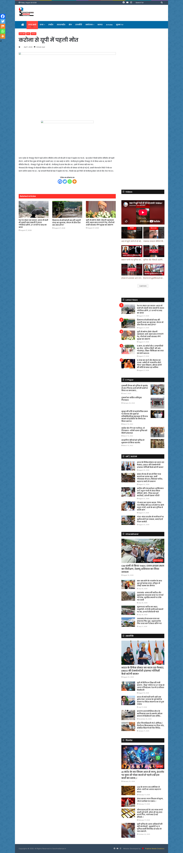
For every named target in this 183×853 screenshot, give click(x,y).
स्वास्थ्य (33, 34)
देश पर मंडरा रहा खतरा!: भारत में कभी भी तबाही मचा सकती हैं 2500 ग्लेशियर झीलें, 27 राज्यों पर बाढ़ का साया (33, 223)
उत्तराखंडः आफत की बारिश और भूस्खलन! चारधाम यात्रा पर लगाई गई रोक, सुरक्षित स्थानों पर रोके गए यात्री (150, 596)
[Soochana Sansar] (26, 12)
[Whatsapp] (69, 181)
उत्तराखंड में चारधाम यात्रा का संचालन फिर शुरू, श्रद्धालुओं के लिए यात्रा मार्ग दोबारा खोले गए (149, 621)
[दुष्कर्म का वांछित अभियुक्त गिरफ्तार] (157, 402)
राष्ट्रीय (50, 25)
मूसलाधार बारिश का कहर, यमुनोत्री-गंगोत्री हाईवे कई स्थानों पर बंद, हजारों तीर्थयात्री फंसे (150, 609)
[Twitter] (65, 181)
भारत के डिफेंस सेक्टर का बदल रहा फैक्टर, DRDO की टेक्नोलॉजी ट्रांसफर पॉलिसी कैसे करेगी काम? (150, 464)
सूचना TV (119, 25)
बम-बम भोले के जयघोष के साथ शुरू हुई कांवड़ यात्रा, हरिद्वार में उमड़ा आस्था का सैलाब (149, 583)
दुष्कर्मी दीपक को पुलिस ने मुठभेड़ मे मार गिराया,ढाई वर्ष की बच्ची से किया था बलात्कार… (134, 388)
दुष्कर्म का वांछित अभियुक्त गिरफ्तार (131, 398)
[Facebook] (60, 181)
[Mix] (2, 26)
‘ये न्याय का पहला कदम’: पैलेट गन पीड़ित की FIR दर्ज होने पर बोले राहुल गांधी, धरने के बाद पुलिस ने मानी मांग (150, 506)
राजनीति (78, 25)
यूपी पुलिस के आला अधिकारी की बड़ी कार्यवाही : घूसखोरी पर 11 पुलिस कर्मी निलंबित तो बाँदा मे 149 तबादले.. (149, 828)
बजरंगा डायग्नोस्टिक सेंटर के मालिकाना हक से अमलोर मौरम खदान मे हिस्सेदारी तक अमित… (149, 713)
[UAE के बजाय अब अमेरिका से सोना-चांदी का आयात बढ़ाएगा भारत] (128, 790)
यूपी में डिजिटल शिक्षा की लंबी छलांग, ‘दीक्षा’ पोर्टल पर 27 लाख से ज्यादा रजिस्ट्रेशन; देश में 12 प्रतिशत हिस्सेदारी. (150, 686)
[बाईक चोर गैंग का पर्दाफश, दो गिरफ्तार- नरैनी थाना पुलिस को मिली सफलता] (157, 432)
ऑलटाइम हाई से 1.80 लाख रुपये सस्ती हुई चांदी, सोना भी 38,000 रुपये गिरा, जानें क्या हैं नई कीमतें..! (150, 813)
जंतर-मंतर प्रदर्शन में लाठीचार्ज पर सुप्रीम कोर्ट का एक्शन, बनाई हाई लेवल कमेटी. (150, 519)
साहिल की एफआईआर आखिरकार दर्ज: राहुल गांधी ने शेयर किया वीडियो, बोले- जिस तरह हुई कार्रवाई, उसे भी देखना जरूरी (150, 492)
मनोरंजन (89, 25)
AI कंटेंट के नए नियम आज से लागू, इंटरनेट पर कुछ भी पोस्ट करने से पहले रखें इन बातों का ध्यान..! (142, 775)
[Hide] (1, 41)
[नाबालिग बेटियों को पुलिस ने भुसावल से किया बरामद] (157, 443)
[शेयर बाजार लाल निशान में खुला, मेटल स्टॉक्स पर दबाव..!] (128, 802)
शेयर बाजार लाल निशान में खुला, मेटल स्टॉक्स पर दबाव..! (150, 799)
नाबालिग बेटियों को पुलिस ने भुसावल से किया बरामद (132, 441)
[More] (74, 181)
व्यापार (100, 25)
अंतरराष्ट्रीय (61, 25)
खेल (70, 25)
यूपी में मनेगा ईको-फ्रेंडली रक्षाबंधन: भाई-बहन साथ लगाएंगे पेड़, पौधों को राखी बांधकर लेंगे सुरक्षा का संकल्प (100, 222)
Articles (109, 25)
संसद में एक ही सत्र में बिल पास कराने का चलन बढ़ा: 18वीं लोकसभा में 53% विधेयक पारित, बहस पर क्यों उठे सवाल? (150, 478)
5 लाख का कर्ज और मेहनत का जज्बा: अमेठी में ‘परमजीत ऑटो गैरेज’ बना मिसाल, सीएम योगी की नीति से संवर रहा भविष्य (149, 364)
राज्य (41, 25)
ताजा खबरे (32, 25)
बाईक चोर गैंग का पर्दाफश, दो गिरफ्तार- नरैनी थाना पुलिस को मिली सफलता (134, 430)
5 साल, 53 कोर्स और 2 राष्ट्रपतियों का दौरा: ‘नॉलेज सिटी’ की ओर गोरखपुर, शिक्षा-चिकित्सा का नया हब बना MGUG (150, 349)
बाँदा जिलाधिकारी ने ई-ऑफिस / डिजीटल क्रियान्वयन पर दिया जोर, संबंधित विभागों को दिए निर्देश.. (150, 725)
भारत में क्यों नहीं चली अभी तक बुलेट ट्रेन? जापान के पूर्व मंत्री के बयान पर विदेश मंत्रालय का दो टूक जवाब (150, 701)
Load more (142, 286)
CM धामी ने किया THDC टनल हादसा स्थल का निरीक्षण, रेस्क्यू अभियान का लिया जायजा (142, 569)
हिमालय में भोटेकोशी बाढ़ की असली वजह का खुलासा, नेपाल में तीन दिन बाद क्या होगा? (66, 222)
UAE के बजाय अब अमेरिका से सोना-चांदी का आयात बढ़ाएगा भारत (149, 789)
